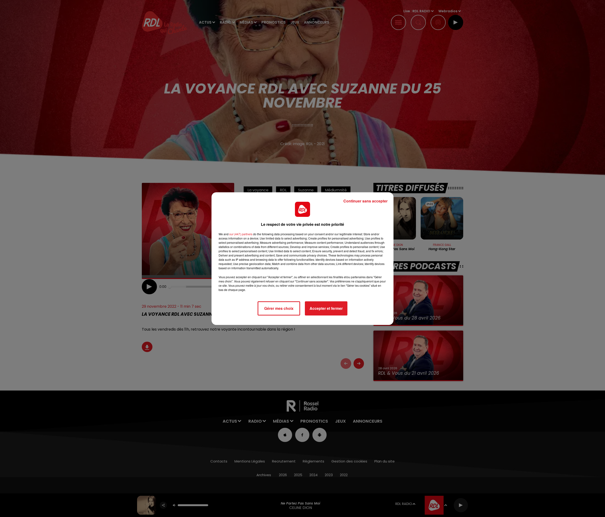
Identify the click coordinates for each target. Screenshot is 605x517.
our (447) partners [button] (240, 234)
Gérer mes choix (279, 308)
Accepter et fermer (326, 308)
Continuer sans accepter (365, 201)
